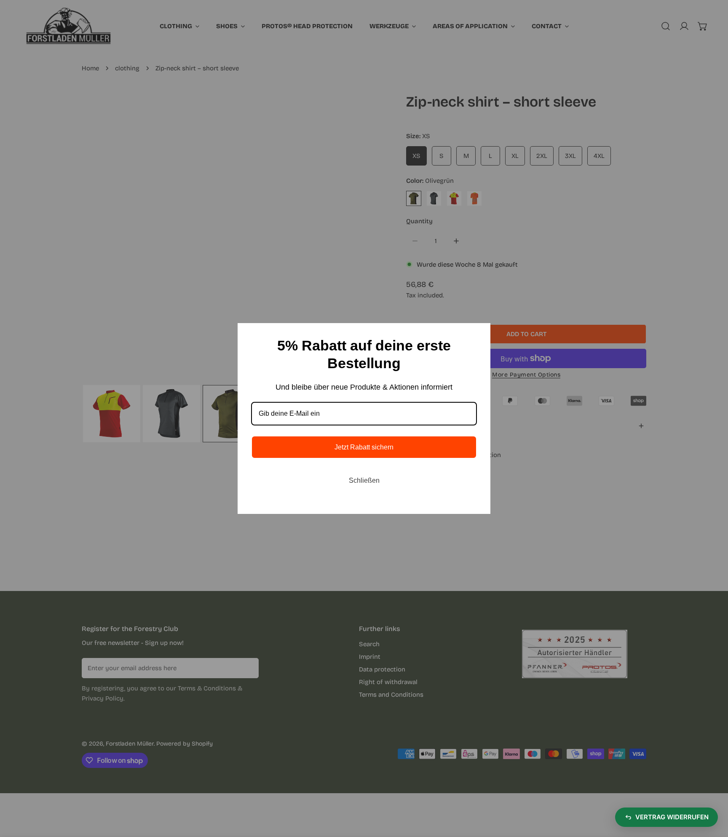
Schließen (364, 480)
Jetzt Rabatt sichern (364, 447)
